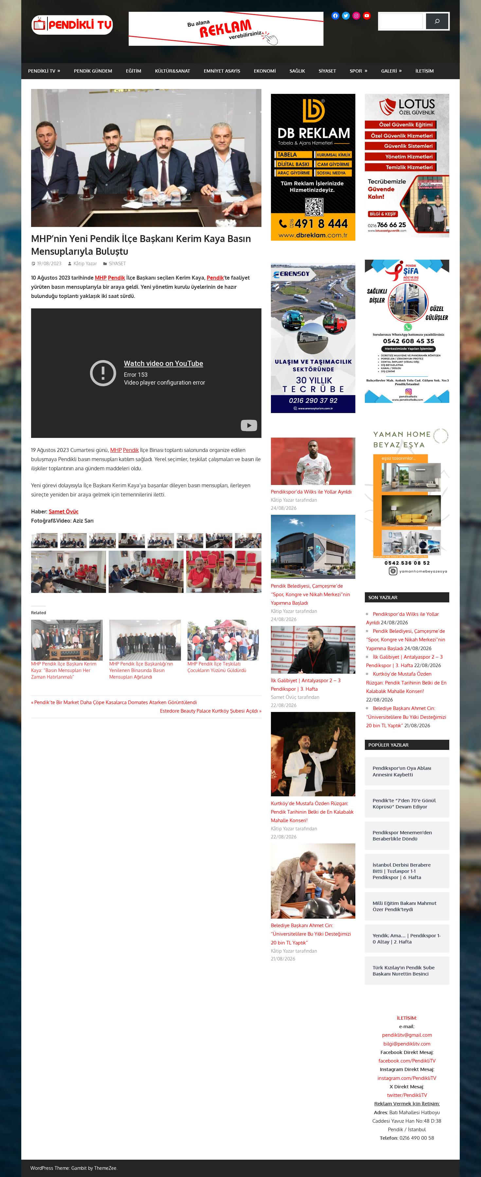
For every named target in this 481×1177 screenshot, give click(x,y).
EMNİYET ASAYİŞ (222, 71)
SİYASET (327, 71)
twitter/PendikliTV (407, 1095)
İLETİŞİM (425, 71)
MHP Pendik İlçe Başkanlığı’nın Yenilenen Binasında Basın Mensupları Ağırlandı (141, 670)
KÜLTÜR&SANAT (172, 71)
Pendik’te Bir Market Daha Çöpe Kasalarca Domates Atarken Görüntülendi (115, 702)
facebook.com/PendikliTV (407, 1061)
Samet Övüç (64, 511)
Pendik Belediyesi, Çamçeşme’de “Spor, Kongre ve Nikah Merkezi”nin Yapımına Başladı (310, 594)
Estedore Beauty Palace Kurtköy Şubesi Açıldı (209, 711)
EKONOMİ (265, 71)
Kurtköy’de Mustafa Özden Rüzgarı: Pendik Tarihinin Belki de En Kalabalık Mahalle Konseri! (312, 812)
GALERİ (389, 71)
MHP (101, 277)
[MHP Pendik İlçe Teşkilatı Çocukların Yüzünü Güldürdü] (223, 640)
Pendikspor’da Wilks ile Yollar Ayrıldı (311, 492)
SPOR (356, 71)
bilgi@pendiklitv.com (406, 1044)
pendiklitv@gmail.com (407, 1035)
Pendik (116, 277)
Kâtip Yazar (85, 263)
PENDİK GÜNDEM (93, 71)
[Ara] (437, 21)
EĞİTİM (133, 71)
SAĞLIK (297, 71)
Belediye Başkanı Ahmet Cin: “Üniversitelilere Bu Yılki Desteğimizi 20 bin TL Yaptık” (311, 934)
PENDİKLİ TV (41, 71)
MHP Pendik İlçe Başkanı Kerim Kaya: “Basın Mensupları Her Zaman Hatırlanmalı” (63, 670)
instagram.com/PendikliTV (407, 1078)
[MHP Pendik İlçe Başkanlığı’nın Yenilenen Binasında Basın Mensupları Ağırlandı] (145, 640)
